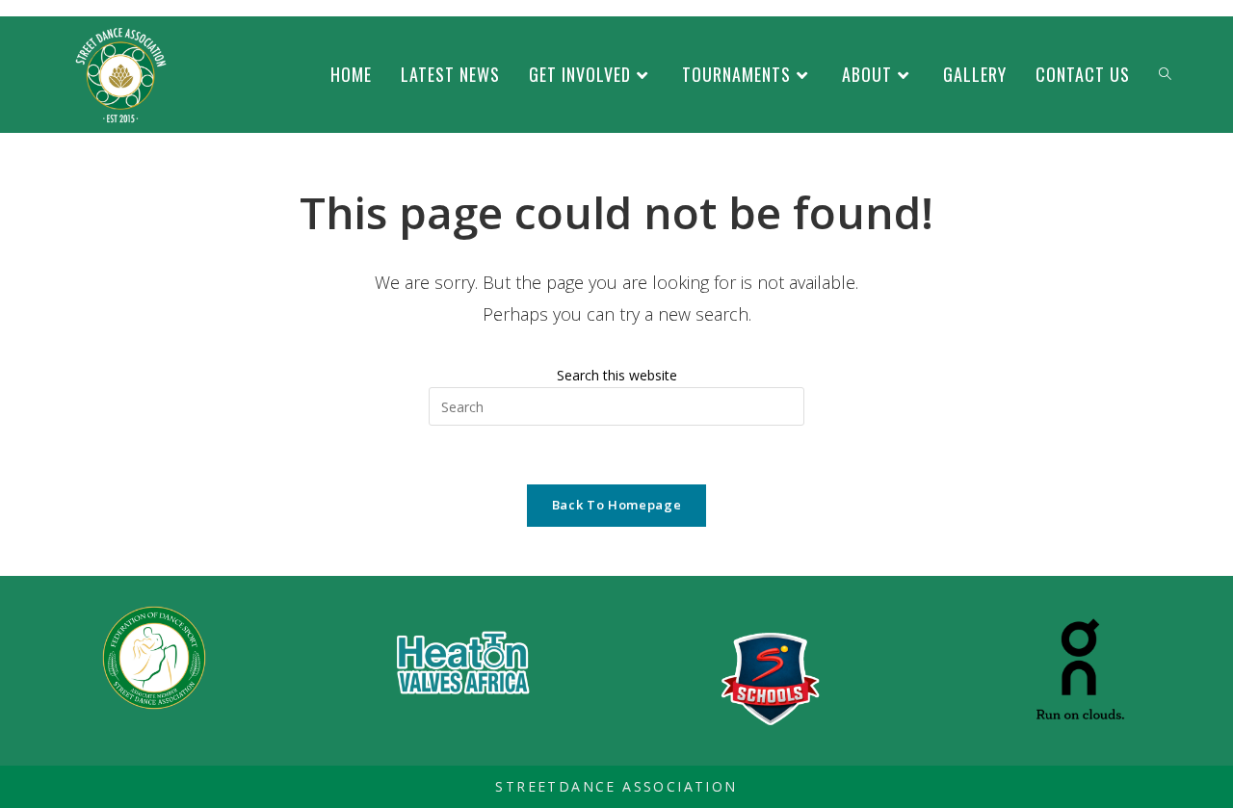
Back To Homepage (616, 504)
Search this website (617, 375)
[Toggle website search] (1165, 74)
